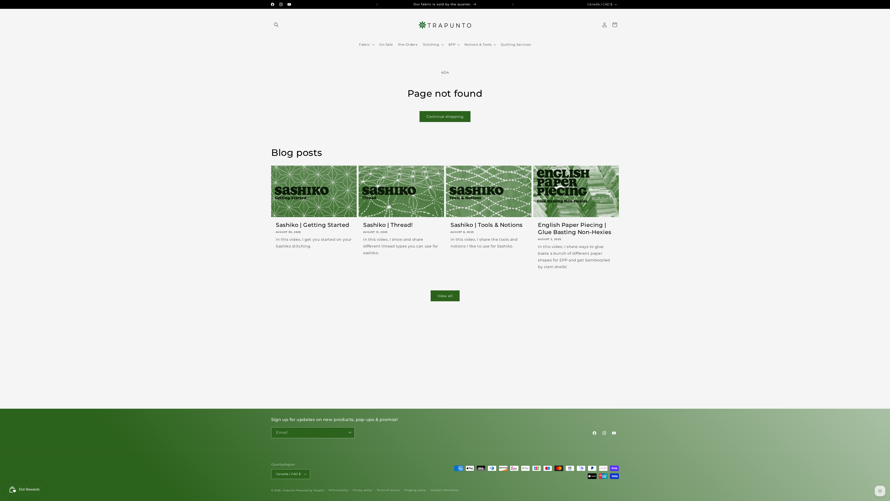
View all (445, 296)
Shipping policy (415, 490)
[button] (276, 25)
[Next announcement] (513, 4)
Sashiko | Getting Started (312, 225)
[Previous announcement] (377, 4)
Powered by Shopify (310, 490)
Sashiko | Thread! (388, 225)
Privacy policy (362, 490)
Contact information (445, 490)
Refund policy (338, 490)
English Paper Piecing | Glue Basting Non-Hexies (574, 228)
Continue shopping (445, 116)
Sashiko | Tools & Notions (487, 225)
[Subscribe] (349, 432)
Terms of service (388, 490)
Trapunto (289, 490)
